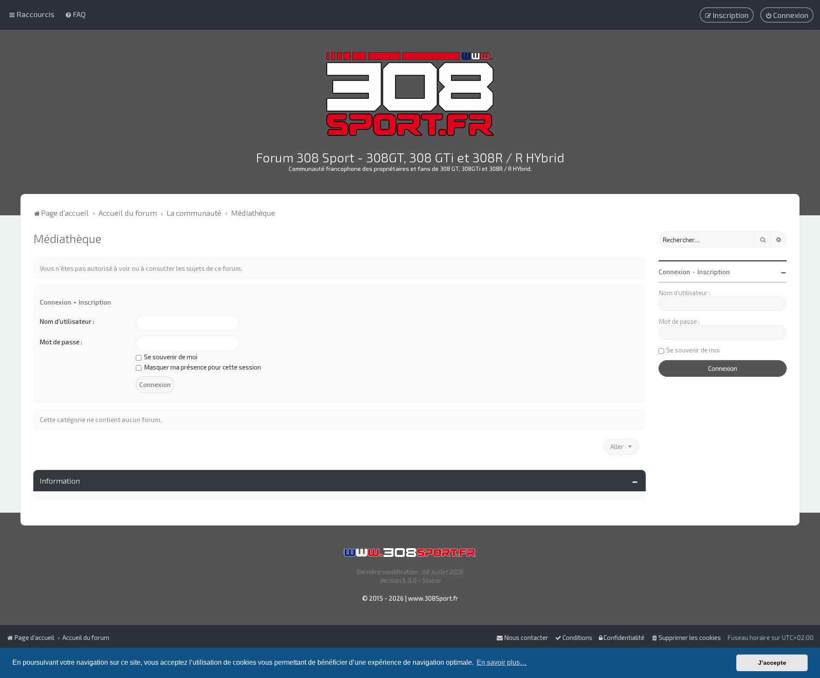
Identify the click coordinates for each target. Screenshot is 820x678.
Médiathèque (67, 238)
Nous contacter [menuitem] (526, 637)
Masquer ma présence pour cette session (202, 367)
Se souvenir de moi (170, 357)
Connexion (55, 302)
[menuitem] (75, 14)
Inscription (95, 302)
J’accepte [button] (772, 662)
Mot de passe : (61, 342)
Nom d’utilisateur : (67, 321)
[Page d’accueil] (410, 94)
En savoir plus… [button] (502, 662)
